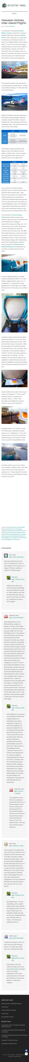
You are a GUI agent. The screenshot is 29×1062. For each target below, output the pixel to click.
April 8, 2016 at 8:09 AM (16, 938)
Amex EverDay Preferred (7, 532)
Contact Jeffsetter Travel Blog (8, 1010)
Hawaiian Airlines (10, 529)
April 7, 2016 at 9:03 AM (16, 617)
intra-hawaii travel (15, 539)
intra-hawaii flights (6, 539)
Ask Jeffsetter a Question (7, 1016)
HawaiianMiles (5, 537)
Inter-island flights (13, 537)
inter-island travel (22, 537)
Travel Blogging (18, 529)
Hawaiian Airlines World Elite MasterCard (15, 536)
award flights (17, 532)
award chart (14, 969)
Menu (14, 13)
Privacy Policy (4, 1007)
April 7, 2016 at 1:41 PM (16, 846)
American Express (11, 527)
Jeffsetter (12, 1054)
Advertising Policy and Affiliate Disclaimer (11, 1003)
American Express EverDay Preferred (17, 530)
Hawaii (18, 527)
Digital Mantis (17, 1056)
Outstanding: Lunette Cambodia (9, 1043)
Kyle (13, 577)
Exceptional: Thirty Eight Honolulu (9, 1040)
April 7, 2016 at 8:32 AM (16, 557)
